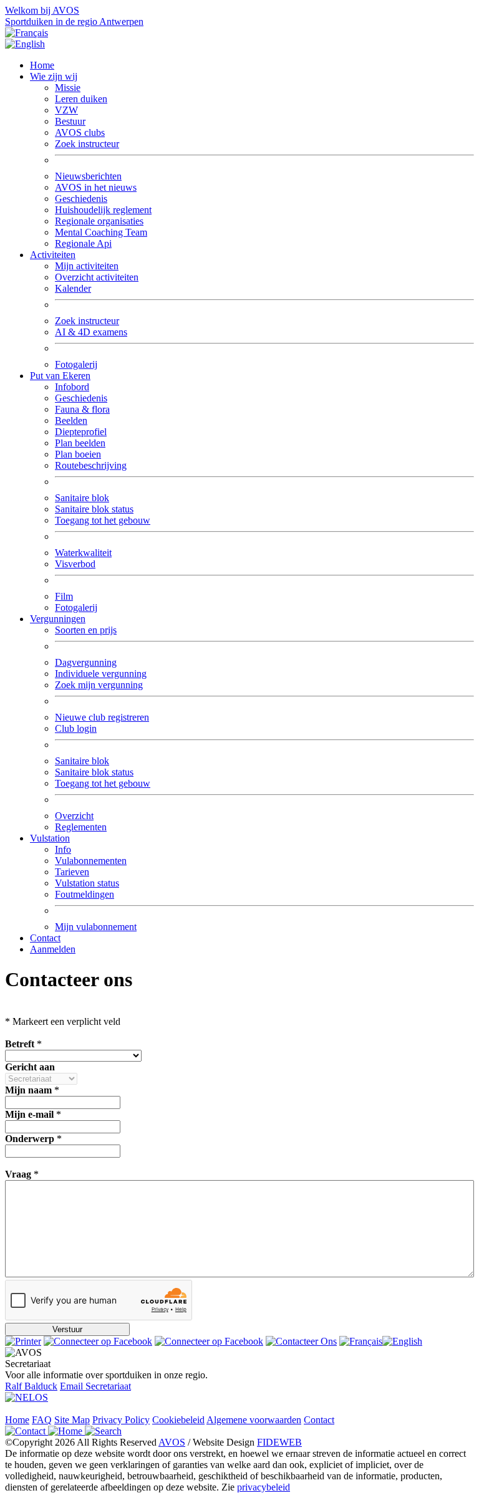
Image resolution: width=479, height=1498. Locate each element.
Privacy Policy (121, 1419)
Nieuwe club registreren (102, 717)
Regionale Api (83, 243)
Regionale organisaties (99, 221)
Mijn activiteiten (87, 266)
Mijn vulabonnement (96, 926)
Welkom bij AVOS (42, 10)
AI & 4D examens (91, 332)
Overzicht (74, 815)
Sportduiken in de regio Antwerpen (74, 21)
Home (42, 65)
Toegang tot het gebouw (102, 520)
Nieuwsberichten (88, 176)
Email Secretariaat (95, 1386)
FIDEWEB (279, 1442)
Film (64, 596)
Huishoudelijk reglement (103, 209)
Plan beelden (80, 443)
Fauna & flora (82, 409)
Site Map (72, 1419)
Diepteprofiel (81, 431)
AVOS (171, 1442)
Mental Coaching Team (101, 232)
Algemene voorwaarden (253, 1419)
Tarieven (72, 872)
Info (63, 849)
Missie (67, 87)
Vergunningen (57, 618)
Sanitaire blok (82, 497)
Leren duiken (81, 99)
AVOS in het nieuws (96, 187)
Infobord (72, 387)
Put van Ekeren (60, 375)
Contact (45, 938)
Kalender (73, 288)
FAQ (42, 1419)
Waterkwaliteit (83, 552)
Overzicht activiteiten (96, 277)
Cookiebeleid (178, 1419)
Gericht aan (30, 1067)
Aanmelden (52, 949)
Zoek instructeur (87, 143)
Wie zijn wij (53, 76)
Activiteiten (52, 254)
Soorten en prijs (86, 630)
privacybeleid (263, 1487)
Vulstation (50, 838)
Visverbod (75, 564)
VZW (66, 110)
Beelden (71, 420)
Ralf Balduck (31, 1386)
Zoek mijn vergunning (99, 684)
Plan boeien (78, 454)
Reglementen (81, 827)
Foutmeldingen (84, 894)
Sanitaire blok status (94, 509)
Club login (76, 728)
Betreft (19, 1044)
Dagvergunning (86, 662)
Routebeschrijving (91, 465)
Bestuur (70, 121)
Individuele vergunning (101, 673)
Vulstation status (87, 883)
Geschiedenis (81, 198)
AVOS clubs (80, 132)
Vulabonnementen (91, 860)
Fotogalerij (76, 364)
